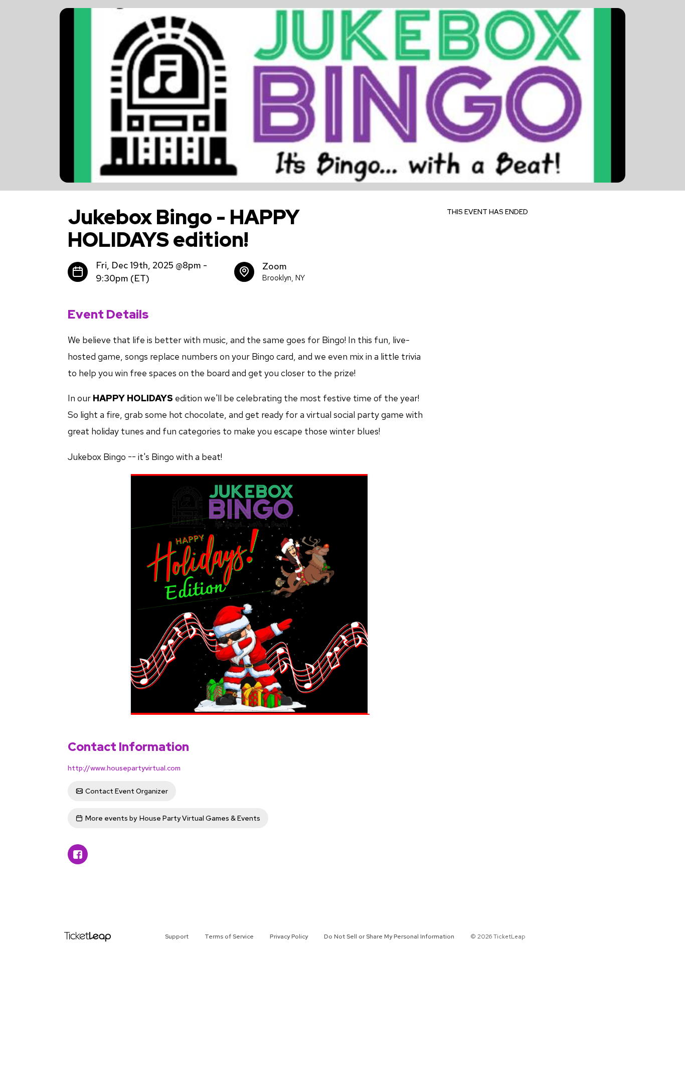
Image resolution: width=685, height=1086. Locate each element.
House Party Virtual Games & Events (172, 818)
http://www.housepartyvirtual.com (124, 767)
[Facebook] (78, 854)
